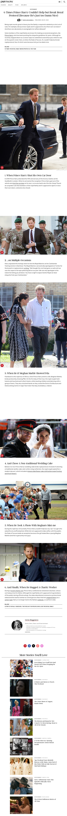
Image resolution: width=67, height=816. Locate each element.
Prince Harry (9, 35)
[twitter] (33, 645)
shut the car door (18, 183)
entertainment (33, 9)
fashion (3, 5)
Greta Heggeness (28, 20)
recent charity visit (17, 591)
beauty (10, 5)
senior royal (8, 600)
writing (26, 268)
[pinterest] (2, 167)
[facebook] (29, 645)
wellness (24, 5)
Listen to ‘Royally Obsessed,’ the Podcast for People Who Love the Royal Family (29, 606)
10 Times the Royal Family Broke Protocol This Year (20, 49)
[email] (41, 645)
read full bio (27, 631)
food (16, 5)
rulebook (40, 600)
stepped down (51, 597)
